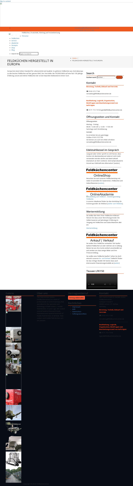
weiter (101, 183)
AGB (73, 309)
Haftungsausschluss (79, 314)
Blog (13, 50)
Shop (13, 48)
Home (74, 58)
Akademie (14, 43)
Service (14, 41)
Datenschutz (76, 311)
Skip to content (5, 1)
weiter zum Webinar (115, 204)
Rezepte (14, 45)
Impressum (76, 307)
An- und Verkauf (104, 258)
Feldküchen (15, 38)
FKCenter (25, 36)
